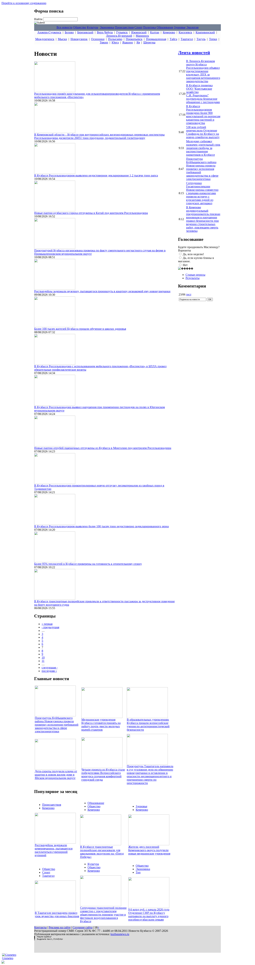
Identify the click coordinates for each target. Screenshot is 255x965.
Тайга (173, 39)
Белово (69, 32)
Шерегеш (149, 42)
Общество (79, 27)
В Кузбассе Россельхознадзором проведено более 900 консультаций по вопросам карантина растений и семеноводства (203, 115)
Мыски (62, 39)
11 (43, 660)
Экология (192, 27)
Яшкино (127, 42)
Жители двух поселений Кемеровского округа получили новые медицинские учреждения (149, 850)
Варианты (184, 250)
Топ (138, 872)
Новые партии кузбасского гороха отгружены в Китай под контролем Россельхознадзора (91, 213)
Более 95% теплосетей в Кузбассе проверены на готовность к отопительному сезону (88, 563)
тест (188, 294)
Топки (213, 39)
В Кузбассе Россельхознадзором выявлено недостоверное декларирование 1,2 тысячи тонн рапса (96, 175)
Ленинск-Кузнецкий (119, 35)
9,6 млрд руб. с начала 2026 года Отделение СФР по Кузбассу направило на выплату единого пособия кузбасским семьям (148, 914)
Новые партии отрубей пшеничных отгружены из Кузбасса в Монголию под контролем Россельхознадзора (102, 448)
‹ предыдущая (50, 627)
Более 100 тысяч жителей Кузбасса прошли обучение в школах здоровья (80, 328)
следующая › (49, 667)
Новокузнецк (79, 39)
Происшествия (124, 27)
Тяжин (104, 42)
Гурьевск (122, 32)
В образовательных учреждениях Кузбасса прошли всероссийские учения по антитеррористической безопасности (148, 724)
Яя (138, 42)
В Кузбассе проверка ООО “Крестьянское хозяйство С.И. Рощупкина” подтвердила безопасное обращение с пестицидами (203, 94)
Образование (165, 27)
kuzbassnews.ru (120, 934)
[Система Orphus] (48, 939)
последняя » (49, 670)
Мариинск (142, 35)
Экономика (107, 27)
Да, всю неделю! (193, 254)
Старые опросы (195, 274)
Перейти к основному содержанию (23, 3)
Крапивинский (205, 32)
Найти (38, 19)
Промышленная (156, 39)
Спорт (138, 27)
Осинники (98, 39)
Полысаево (115, 39)
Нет (185, 265)
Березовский (85, 32)
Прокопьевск (134, 39)
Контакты (40, 927)
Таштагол (187, 39)
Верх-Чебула (105, 32)
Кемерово (169, 32)
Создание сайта (82, 927)
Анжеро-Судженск (49, 32)
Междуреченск (44, 39)
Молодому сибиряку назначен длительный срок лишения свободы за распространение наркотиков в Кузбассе (203, 148)
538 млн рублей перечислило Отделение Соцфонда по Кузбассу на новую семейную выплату (203, 132)
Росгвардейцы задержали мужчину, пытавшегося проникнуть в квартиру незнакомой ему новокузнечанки (102, 291)
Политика (149, 27)
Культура (92, 27)
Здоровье (180, 27)
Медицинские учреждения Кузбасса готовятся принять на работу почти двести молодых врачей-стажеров (101, 724)
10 (43, 657)
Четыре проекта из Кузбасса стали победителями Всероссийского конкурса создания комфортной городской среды (103, 774)
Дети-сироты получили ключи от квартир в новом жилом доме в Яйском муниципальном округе (56, 775)
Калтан (154, 32)
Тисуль (201, 39)
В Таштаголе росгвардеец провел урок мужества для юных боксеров (57, 914)
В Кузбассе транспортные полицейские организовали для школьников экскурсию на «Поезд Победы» (102, 851)
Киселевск (185, 32)
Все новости (64, 27)
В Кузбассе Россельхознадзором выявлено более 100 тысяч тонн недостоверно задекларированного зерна (101, 526)
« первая (47, 623)
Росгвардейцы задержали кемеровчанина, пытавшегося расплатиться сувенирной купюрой (53, 850)
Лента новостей (194, 52)
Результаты (193, 278)
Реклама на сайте (60, 927)
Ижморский (139, 32)
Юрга (115, 42)
